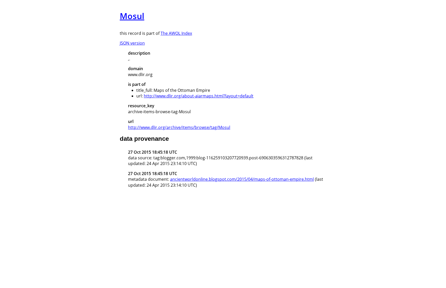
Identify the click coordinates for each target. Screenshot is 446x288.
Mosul (132, 15)
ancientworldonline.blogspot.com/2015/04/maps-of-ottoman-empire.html (242, 179)
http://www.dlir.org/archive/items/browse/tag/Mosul (179, 127)
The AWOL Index (176, 33)
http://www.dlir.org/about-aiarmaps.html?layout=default (198, 96)
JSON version (132, 43)
